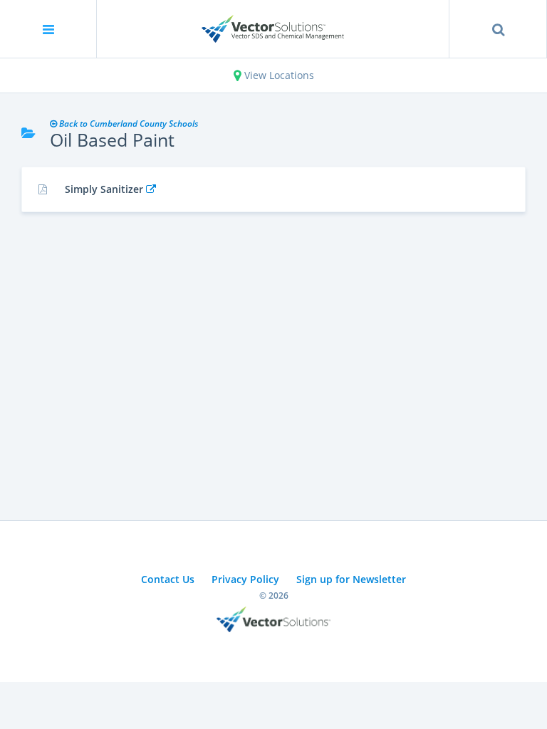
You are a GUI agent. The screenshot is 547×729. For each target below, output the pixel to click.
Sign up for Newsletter (351, 579)
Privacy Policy (245, 579)
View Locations (277, 75)
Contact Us (167, 579)
